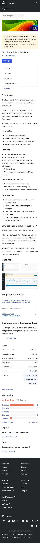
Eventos (24, 484)
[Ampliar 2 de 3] (35, 266)
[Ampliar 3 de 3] (35, 276)
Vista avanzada (7, 389)
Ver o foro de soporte (10, 437)
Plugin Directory (7, 9)
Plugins (23, 470)
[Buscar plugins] (22, 16)
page (35, 379)
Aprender (5, 480)
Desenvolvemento (10, 83)
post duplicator (33, 383)
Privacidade (6, 474)
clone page (26, 375)
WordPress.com (8, 497)
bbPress (6, 504)
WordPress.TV (8, 491)
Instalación (8, 78)
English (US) (34, 371)
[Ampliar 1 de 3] (17, 266)
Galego (9, 516)
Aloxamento (6, 470)
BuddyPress (7, 507)
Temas (23, 467)
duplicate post (28, 379)
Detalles (7, 68)
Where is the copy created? (12, 308)
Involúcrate (25, 480)
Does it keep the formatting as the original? (11, 315)
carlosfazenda (10, 55)
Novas (4, 467)
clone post (34, 375)
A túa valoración (7, 422)
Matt (4, 501)
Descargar (6, 61)
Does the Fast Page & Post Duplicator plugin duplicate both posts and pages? (16, 301)
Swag (24, 491)
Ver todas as (33, 422)
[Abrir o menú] (37, 3)
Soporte (7, 88)
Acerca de (5, 464)
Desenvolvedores (8, 487)
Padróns (24, 474)
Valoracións (8, 73)
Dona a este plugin (8, 451)
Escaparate (25, 464)
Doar (23, 487)
